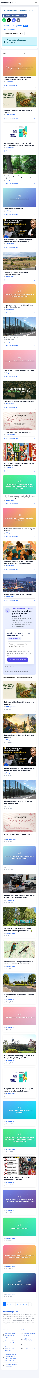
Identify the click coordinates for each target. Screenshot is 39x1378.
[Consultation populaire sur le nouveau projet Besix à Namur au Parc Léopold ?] (19, 170)
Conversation (11, 29)
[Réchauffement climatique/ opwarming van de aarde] (19, 523)
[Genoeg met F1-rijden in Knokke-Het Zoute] (19, 364)
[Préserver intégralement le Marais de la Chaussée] (19, 105)
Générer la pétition (19, 660)
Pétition (6, 26)
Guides (5, 1330)
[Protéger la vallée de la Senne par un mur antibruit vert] (19, 332)
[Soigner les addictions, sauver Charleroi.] (19, 588)
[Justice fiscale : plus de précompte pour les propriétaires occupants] (19, 458)
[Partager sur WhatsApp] (4, 20)
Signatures (20, 26)
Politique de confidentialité (13, 33)
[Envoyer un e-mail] (14, 20)
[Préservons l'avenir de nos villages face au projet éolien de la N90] (19, 299)
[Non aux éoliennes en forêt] (19, 202)
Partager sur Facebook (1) (16, 16)
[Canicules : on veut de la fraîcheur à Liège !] (19, 395)
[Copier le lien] (18, 20)
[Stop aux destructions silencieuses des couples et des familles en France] (19, 72)
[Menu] (36, 2)
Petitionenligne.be (8, 3)
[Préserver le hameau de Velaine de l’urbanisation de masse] (19, 267)
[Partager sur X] (9, 20)
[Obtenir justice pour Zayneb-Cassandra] (19, 426)
